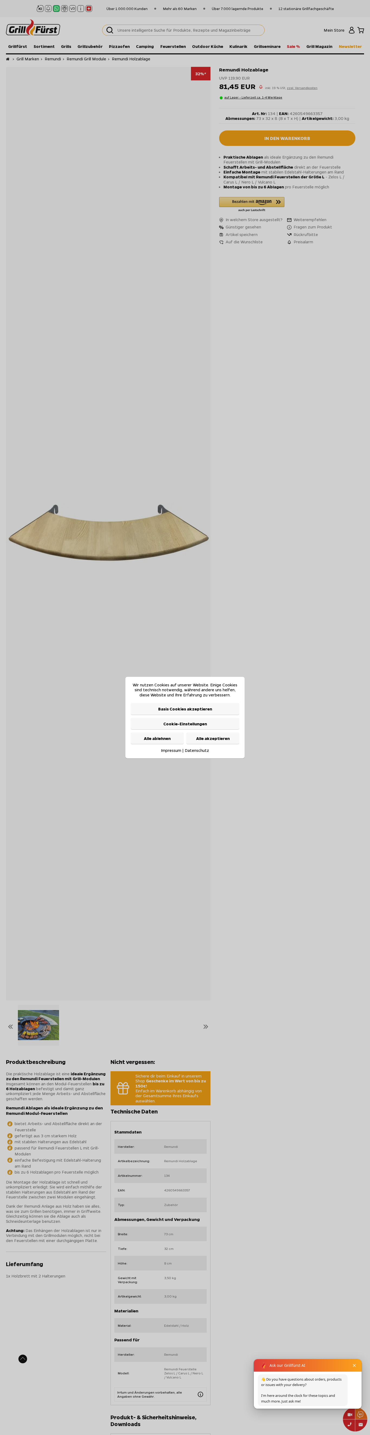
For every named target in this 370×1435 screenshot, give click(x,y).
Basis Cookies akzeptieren (185, 709)
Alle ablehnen (157, 738)
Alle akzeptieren (213, 738)
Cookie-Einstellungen (185, 723)
